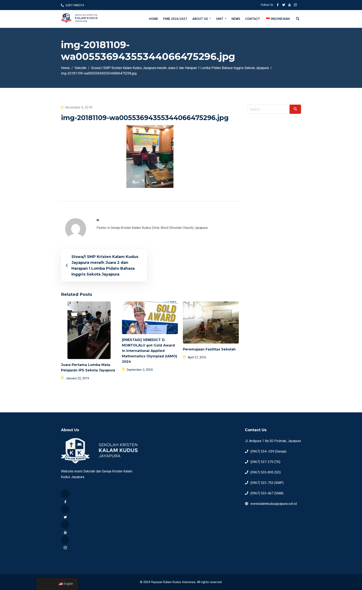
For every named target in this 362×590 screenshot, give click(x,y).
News (235, 19)
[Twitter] (65, 509)
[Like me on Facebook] (277, 5)
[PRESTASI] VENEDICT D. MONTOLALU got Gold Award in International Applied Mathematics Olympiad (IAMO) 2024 (149, 351)
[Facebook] (65, 494)
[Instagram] (65, 540)
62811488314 (75, 5)
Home (153, 19)
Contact (252, 19)
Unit (219, 19)
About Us (200, 19)
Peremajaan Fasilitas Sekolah (209, 349)
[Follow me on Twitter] (283, 5)
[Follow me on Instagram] (295, 5)
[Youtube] (65, 524)
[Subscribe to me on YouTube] (289, 5)
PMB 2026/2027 (175, 19)
